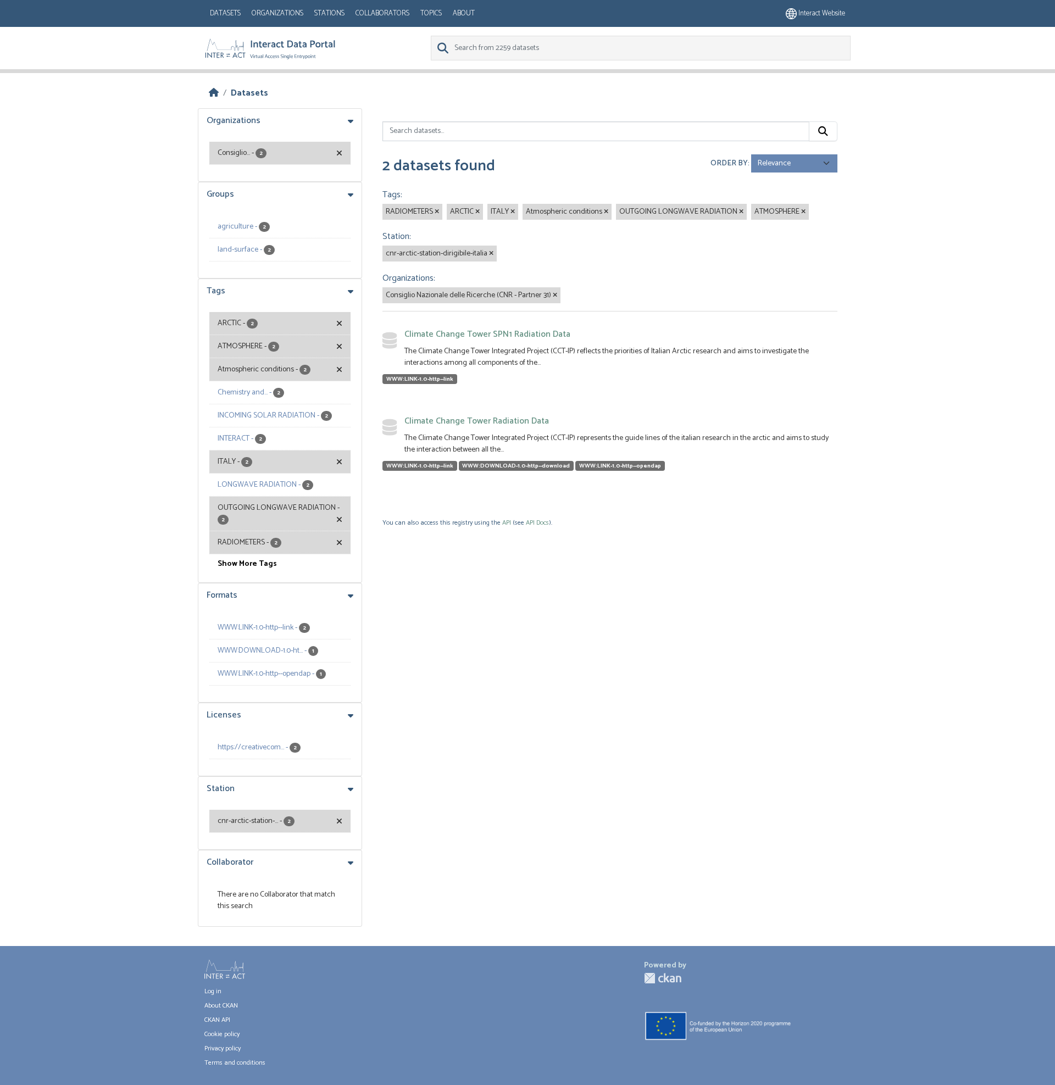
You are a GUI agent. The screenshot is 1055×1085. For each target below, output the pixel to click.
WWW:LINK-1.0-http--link (419, 379)
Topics (431, 13)
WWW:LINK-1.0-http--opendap (620, 466)
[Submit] (823, 131)
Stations (329, 13)
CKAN (662, 978)
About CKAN (221, 1005)
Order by (729, 163)
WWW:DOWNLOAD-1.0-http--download (516, 466)
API (506, 523)
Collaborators (382, 13)
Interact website (821, 13)
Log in (212, 991)
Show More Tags (247, 564)
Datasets (225, 13)
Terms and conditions (234, 1063)
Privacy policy (222, 1048)
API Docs (537, 523)
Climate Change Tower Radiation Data (476, 421)
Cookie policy (222, 1034)
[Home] (214, 93)
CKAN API (217, 1020)
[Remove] (437, 212)
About (464, 13)
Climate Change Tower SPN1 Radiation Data (487, 334)
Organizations (277, 13)
